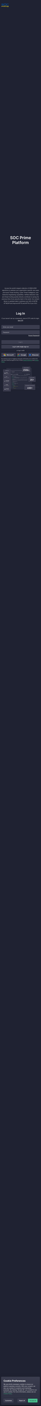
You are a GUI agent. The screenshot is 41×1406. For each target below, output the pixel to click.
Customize (8, 1400)
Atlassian (35, 355)
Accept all (33, 1400)
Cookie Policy (8, 1393)
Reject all (22, 1400)
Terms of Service (27, 360)
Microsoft (10, 355)
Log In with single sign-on (20, 346)
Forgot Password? (34, 335)
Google (23, 355)
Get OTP (20, 320)
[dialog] (20, 1391)
